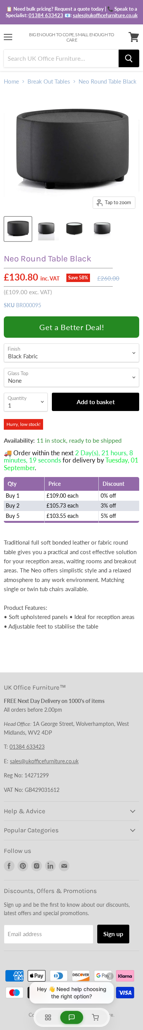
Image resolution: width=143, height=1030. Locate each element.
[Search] (129, 58)
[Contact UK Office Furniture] (71, 12)
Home (11, 81)
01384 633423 (46, 15)
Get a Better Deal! (71, 327)
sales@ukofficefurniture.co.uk (105, 15)
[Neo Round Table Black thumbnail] (18, 229)
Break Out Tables (48, 81)
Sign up (113, 933)
